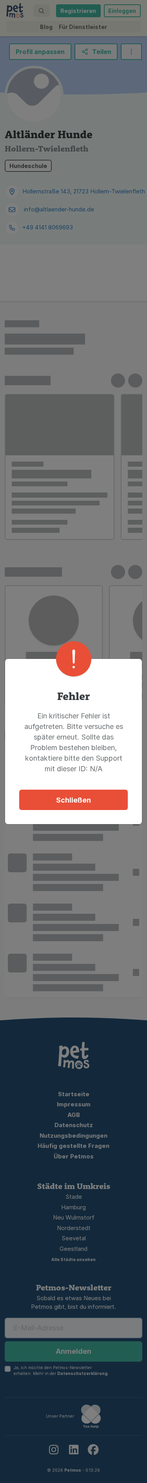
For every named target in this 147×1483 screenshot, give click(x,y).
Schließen (73, 800)
